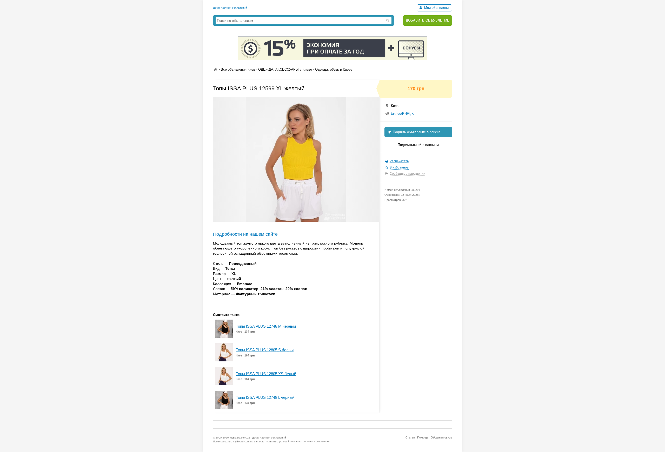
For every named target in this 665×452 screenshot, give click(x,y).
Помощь (422, 437)
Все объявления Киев (238, 69)
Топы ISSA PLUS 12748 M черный (266, 326)
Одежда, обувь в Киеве (333, 69)
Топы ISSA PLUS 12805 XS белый (266, 374)
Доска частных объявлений (230, 7)
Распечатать (399, 161)
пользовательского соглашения (309, 441)
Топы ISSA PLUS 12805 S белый (265, 350)
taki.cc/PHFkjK (402, 114)
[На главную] (215, 69)
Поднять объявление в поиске (416, 132)
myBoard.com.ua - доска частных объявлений (258, 437)
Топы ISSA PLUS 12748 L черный (265, 397)
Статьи (410, 437)
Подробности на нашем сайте (245, 234)
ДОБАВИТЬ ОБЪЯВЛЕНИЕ (427, 20)
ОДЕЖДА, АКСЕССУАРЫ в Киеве (285, 69)
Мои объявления (436, 8)
